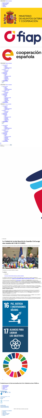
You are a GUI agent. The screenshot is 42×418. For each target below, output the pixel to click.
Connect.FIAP (4, 4)
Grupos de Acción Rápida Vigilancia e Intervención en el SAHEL (23, 278)
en (0, 142)
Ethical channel (4, 389)
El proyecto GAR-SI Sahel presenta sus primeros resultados (14, 275)
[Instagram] (3, 392)
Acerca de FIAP (5, 86)
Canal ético (4, 6)
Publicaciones (7, 78)
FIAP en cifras (7, 68)
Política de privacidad (5, 413)
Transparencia (4, 72)
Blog (5, 75)
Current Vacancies (5, 386)
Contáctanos (3, 391)
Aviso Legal (4, 412)
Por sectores (6, 70)
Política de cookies (5, 414)
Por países (6, 71)
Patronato (6, 66)
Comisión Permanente (8, 67)
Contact (3, 388)
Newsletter (6, 99)
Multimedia (6, 98)
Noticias (6, 74)
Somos (6, 87)
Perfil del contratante (5, 2)
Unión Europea (18, 280)
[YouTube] (5, 392)
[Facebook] (7, 392)
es (0, 143)
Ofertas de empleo (5, 3)
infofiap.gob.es (3, 405)
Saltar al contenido (9, 0)
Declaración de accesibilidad (7, 410)
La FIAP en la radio (8, 76)
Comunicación (4, 73)
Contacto (3, 5)
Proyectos (4, 69)
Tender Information (5, 385)
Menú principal (3, 63)
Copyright (4, 411)
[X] (9, 392)
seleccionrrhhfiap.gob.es (4, 406)
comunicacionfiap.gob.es (4, 407)
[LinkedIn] (1, 392)
